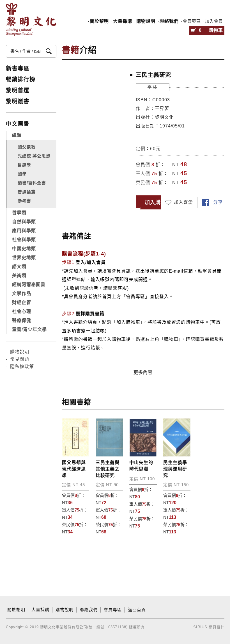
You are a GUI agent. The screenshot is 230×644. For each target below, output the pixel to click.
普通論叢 (27, 191)
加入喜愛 (183, 202)
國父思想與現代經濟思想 (74, 469)
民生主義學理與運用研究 (175, 469)
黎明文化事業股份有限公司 (31, 21)
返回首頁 (137, 610)
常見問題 (19, 359)
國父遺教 (27, 147)
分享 (218, 202)
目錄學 (24, 165)
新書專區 (17, 68)
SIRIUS (200, 627)
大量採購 (122, 21)
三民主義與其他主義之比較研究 (107, 469)
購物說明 (145, 21)
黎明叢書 (17, 101)
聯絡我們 (169, 21)
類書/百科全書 (32, 183)
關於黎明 (99, 21)
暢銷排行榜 (20, 79)
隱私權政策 (22, 366)
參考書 (24, 200)
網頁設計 (216, 627)
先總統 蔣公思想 (34, 156)
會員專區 (192, 21)
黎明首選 (17, 90)
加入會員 (214, 21)
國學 (22, 174)
